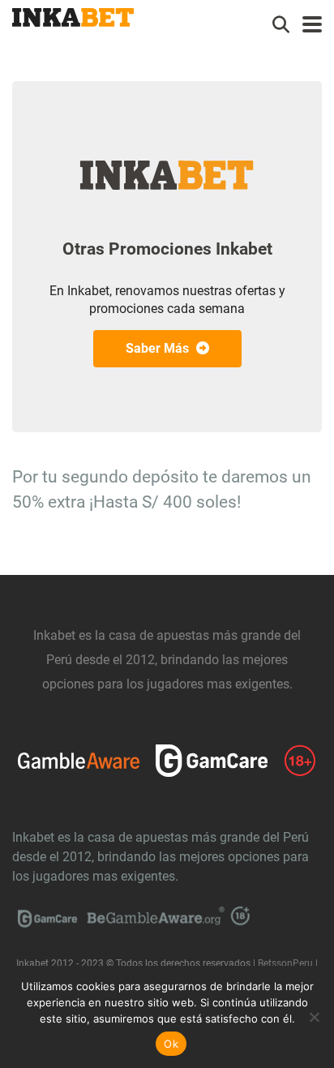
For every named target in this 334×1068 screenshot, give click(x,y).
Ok (171, 1043)
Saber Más (159, 348)
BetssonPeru (285, 963)
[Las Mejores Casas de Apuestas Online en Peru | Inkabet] (73, 15)
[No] (314, 1017)
